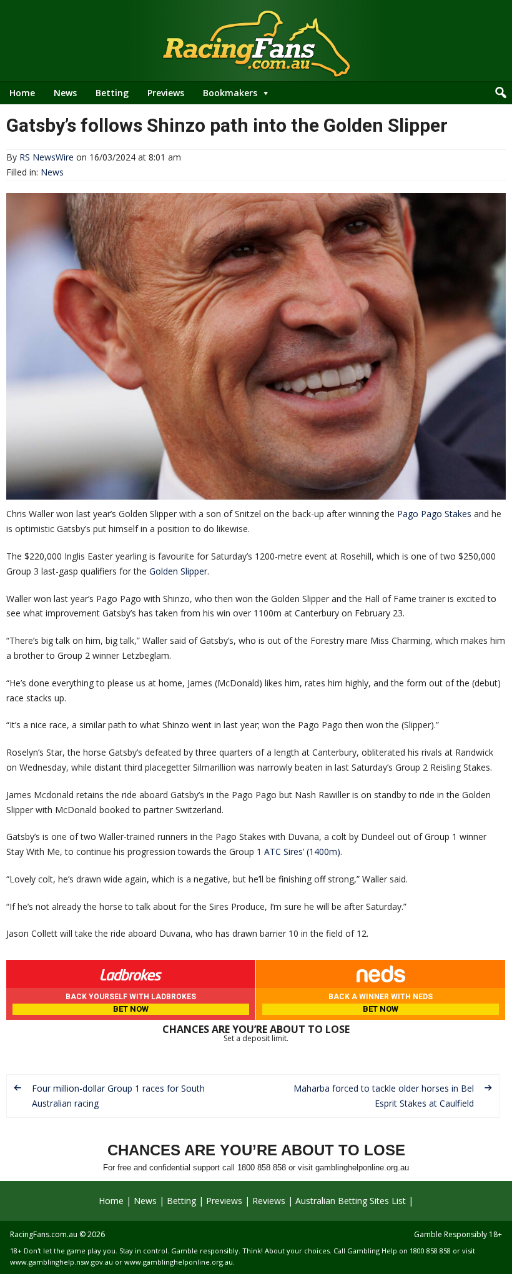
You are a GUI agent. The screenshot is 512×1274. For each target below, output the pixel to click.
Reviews (268, 1201)
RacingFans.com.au (43, 1234)
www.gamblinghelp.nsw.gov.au (61, 1262)
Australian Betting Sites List (350, 1201)
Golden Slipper (178, 571)
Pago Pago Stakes (434, 514)
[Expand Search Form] (501, 93)
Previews (165, 93)
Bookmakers (230, 93)
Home (22, 93)
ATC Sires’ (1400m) (302, 851)
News (65, 93)
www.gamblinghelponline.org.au (178, 1262)
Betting (112, 93)
